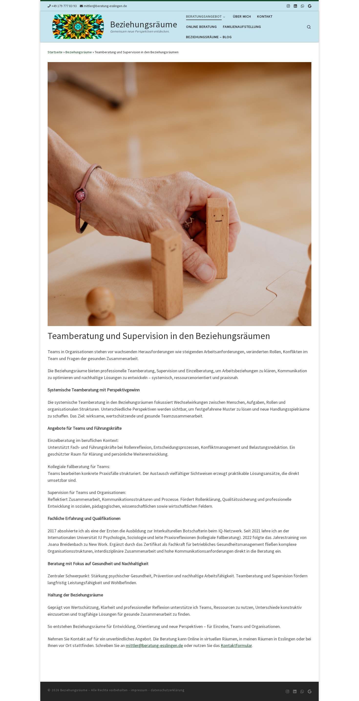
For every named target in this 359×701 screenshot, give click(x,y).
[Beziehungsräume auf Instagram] (288, 6)
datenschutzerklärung (167, 690)
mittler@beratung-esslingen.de (154, 645)
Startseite (55, 52)
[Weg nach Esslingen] (309, 6)
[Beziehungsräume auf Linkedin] (295, 6)
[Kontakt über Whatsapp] (302, 6)
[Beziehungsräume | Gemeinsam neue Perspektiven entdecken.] (78, 25)
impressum (139, 690)
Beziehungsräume (78, 52)
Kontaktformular (236, 645)
